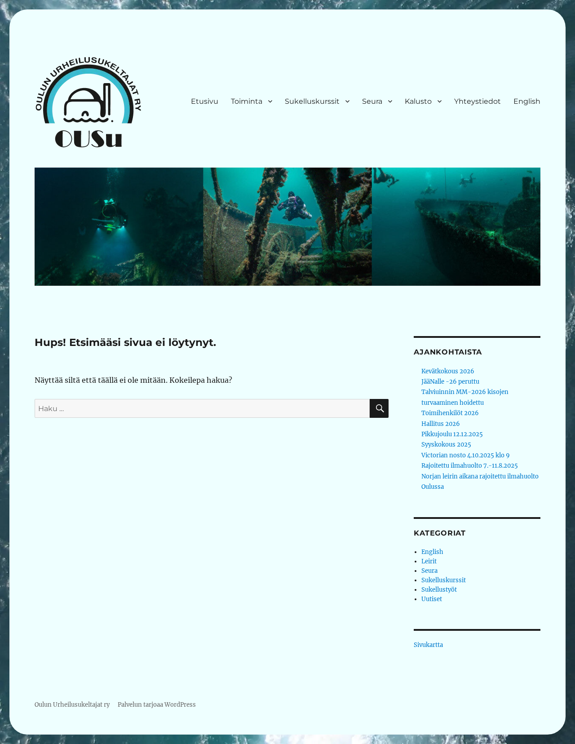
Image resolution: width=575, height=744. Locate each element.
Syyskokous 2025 (446, 444)
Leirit (429, 561)
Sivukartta (428, 645)
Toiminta (246, 101)
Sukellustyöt (439, 589)
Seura (372, 101)
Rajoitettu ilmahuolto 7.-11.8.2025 (469, 465)
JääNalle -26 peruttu (450, 381)
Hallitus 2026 (440, 424)
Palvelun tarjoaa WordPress (157, 705)
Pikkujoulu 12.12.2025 (452, 434)
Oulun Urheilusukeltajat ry (72, 705)
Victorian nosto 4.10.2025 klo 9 (465, 455)
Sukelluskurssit (312, 101)
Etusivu (204, 101)
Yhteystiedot (477, 101)
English (526, 101)
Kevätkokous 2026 (447, 371)
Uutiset (431, 599)
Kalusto (418, 101)
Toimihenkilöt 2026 (450, 413)
